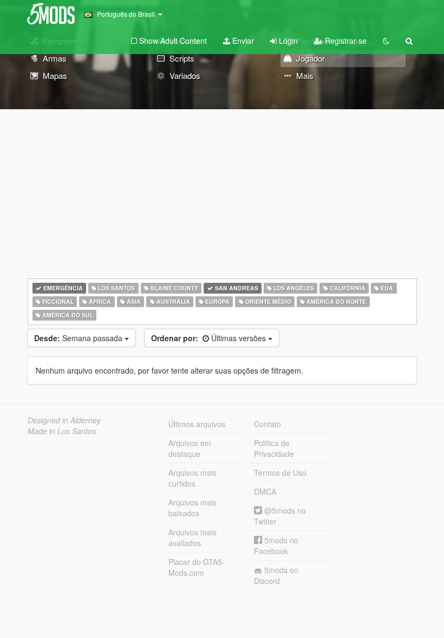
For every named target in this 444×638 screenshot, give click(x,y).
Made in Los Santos (62, 431)
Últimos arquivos (196, 423)
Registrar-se (345, 40)
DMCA (265, 491)
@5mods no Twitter (280, 516)
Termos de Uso (280, 472)
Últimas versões (209, 338)
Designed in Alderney (64, 420)
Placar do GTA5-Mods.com (196, 567)
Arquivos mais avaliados (192, 537)
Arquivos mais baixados (192, 508)
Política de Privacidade (274, 448)
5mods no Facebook (276, 545)
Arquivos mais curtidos (192, 478)
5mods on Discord (276, 575)
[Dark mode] (386, 40)
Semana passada (79, 338)
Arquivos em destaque (189, 448)
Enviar (242, 40)
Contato (267, 423)
